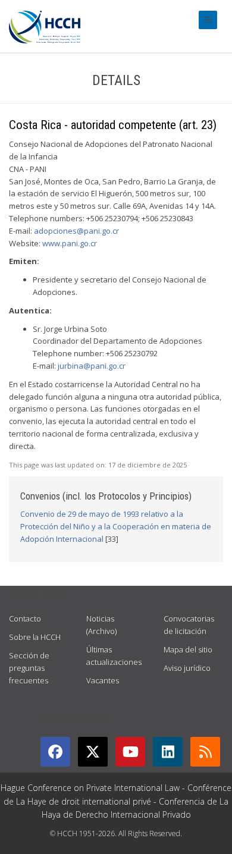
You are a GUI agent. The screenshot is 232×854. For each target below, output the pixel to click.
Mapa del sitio (188, 649)
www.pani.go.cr (69, 243)
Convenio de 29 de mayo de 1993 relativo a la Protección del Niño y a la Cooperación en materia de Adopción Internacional (115, 526)
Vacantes (102, 680)
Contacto (25, 618)
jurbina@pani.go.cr (92, 365)
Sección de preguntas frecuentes (29, 668)
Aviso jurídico (187, 668)
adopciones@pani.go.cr (76, 230)
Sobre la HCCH (35, 637)
